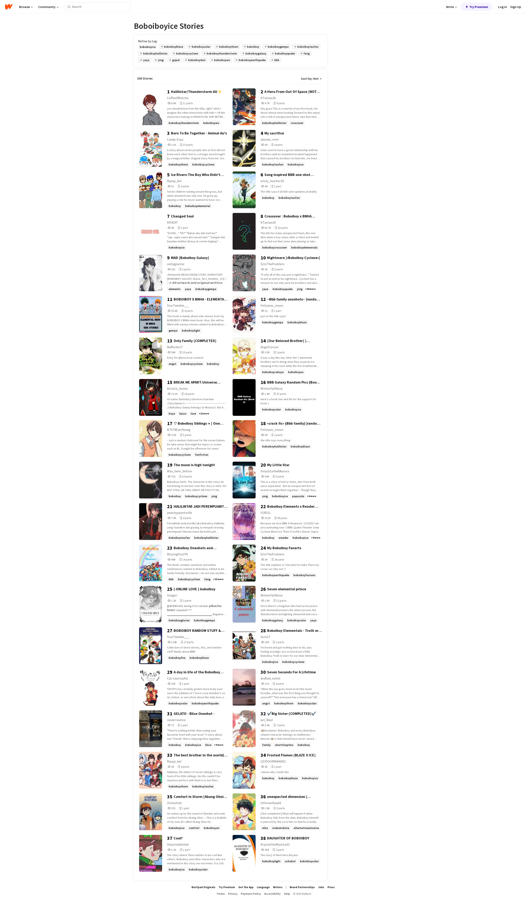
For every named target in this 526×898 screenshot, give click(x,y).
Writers (278, 887)
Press (331, 887)
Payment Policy (251, 894)
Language (263, 887)
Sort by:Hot (310, 78)
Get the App (246, 887)
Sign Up (515, 7)
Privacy (233, 894)
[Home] (9, 7)
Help (287, 894)
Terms (221, 894)
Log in (502, 7)
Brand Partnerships (302, 887)
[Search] (69, 7)
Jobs (321, 887)
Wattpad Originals (203, 887)
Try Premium (478, 7)
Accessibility (272, 894)
